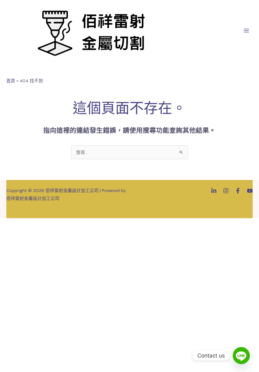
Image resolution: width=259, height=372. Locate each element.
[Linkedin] (214, 191)
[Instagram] (226, 191)
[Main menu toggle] (246, 30)
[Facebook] (238, 191)
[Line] (241, 355)
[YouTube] (250, 191)
